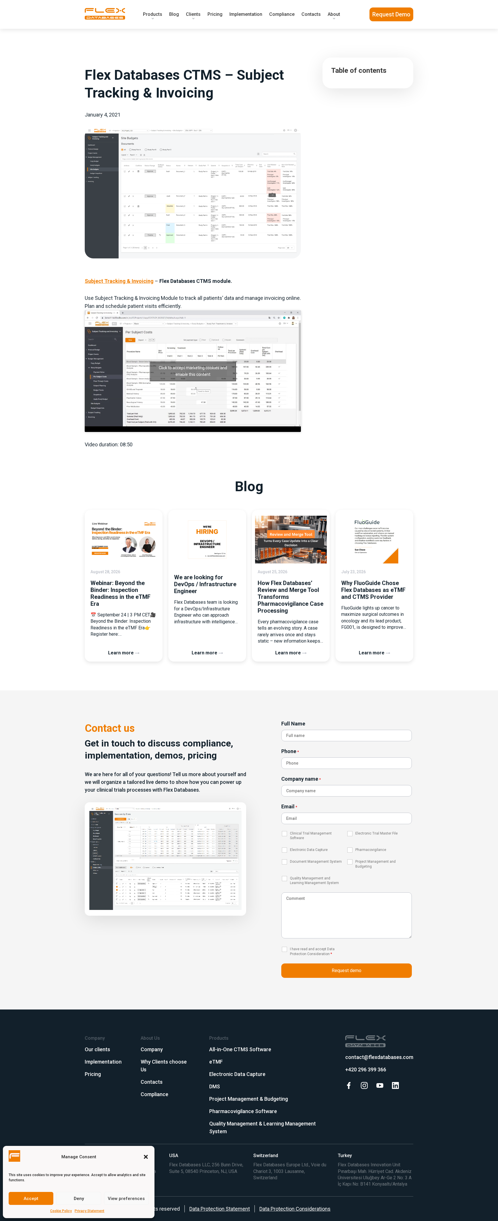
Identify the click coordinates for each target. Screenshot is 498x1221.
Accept (31, 1198)
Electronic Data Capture (237, 1074)
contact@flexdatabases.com (379, 1057)
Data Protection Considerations (295, 1209)
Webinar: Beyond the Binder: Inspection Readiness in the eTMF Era (120, 593)
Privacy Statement (89, 1211)
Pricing (214, 14)
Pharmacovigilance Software (243, 1111)
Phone (290, 751)
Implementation (245, 14)
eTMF (216, 1062)
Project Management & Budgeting (248, 1099)
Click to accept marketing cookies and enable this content (193, 371)
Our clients (97, 1049)
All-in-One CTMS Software (240, 1049)
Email (289, 806)
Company (152, 1049)
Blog (174, 14)
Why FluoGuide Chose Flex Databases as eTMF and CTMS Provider (373, 590)
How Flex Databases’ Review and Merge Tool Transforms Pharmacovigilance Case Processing (290, 597)
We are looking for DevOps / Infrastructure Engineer (205, 584)
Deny (79, 1198)
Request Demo (391, 14)
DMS (214, 1086)
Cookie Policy (61, 1211)
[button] (146, 1157)
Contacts (311, 14)
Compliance (282, 14)
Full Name (293, 724)
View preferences (126, 1198)
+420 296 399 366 (365, 1069)
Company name (301, 779)
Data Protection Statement (219, 1209)
